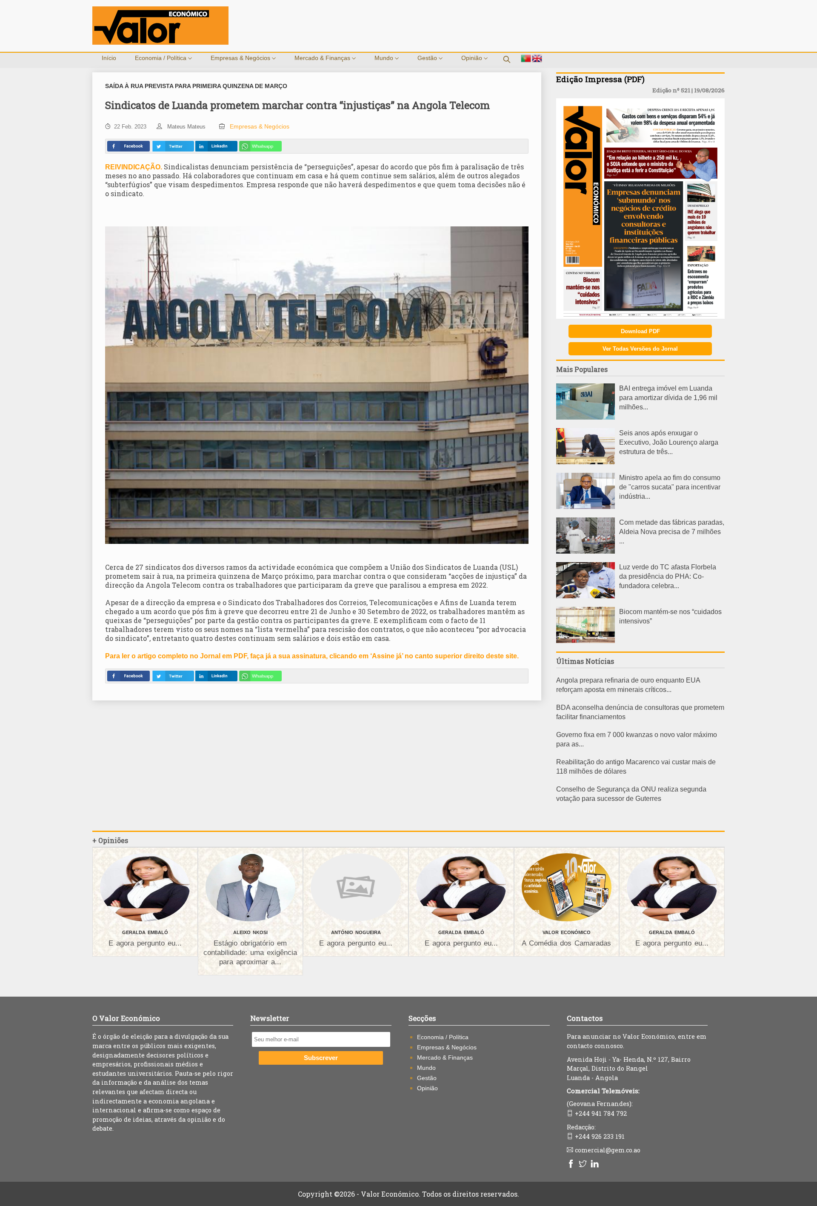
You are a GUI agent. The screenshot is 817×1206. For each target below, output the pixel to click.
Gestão (428, 57)
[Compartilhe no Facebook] (128, 146)
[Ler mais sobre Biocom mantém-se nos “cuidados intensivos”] (585, 640)
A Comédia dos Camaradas (566, 943)
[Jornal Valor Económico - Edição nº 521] (640, 316)
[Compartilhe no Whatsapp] (260, 146)
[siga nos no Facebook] (572, 1164)
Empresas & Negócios (241, 57)
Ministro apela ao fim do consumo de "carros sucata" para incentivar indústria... (669, 487)
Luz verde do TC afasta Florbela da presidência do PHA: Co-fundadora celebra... (667, 576)
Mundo (384, 57)
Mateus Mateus (186, 126)
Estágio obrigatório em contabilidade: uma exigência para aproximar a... (250, 952)
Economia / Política (161, 57)
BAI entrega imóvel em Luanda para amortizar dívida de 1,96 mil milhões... (668, 398)
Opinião (472, 57)
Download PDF (640, 331)
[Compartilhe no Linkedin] (216, 146)
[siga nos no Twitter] (584, 1164)
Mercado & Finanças (323, 57)
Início (109, 57)
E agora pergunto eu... (145, 943)
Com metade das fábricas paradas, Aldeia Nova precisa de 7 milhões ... (671, 532)
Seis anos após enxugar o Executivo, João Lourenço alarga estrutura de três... (668, 442)
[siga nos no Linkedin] (596, 1164)
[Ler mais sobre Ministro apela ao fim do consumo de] (585, 506)
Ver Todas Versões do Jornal (640, 349)
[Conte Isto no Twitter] (172, 146)
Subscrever (321, 1058)
